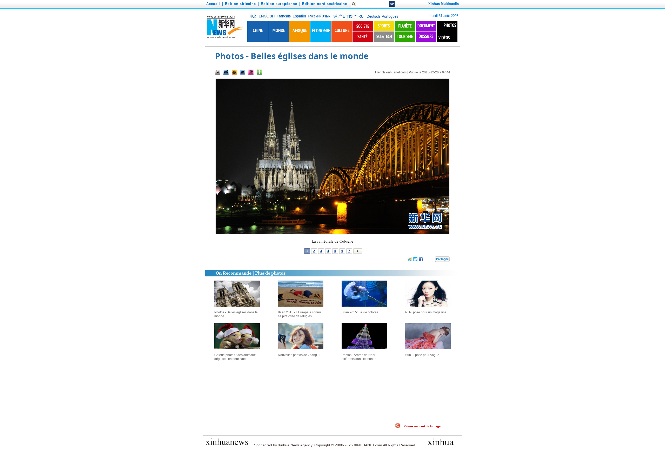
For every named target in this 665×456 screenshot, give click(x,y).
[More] (259, 72)
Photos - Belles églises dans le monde (236, 314)
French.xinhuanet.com (391, 72)
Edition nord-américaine (324, 4)
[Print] (234, 72)
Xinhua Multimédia (443, 4)
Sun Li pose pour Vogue (422, 355)
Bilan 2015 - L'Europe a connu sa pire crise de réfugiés (299, 314)
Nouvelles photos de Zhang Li (299, 355)
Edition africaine (240, 4)
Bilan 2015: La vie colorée (360, 312)
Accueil (213, 4)
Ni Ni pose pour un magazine (426, 312)
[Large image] (251, 72)
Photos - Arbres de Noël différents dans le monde (359, 357)
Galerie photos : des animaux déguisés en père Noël (235, 357)
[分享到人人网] (431, 260)
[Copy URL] (242, 72)
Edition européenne (279, 4)
